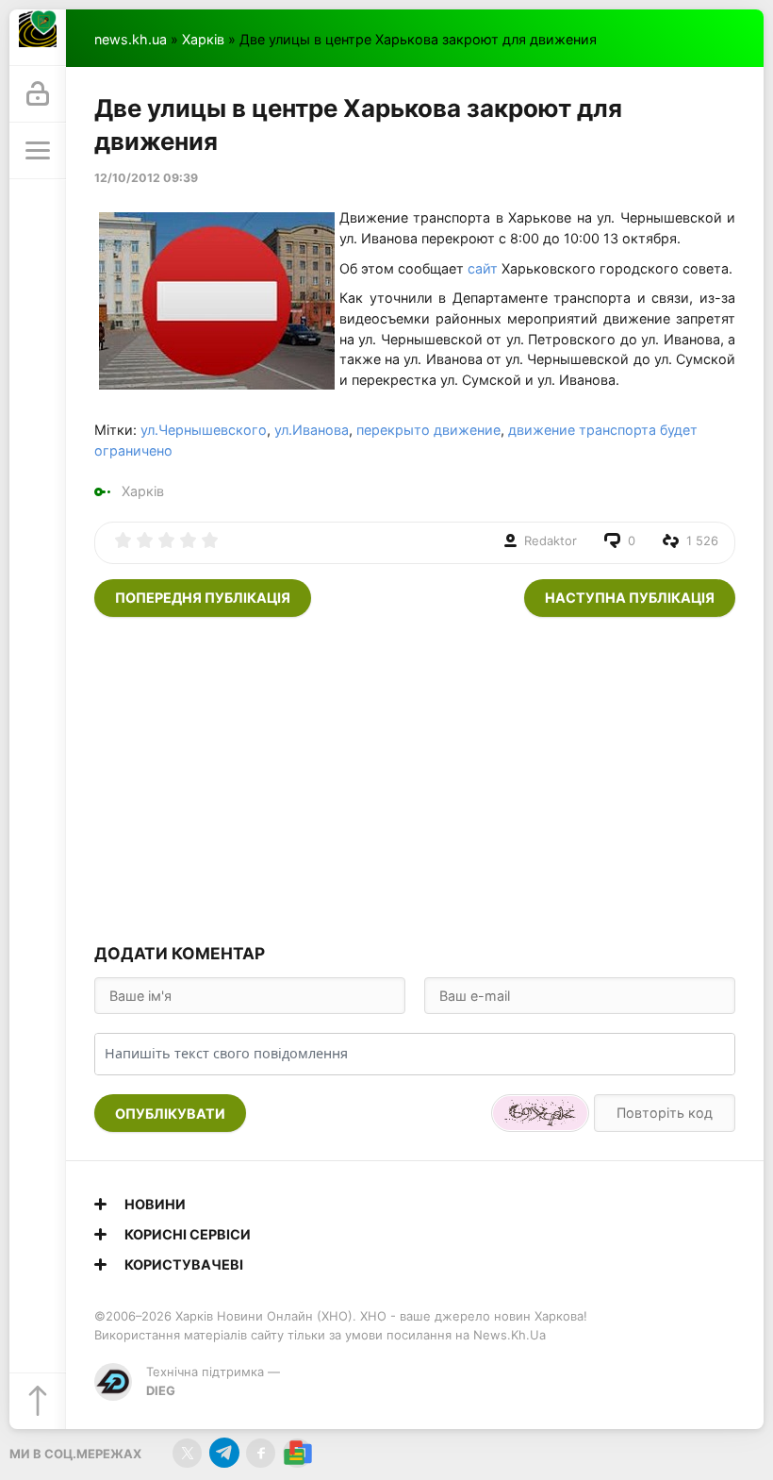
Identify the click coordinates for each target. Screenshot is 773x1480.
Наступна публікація (630, 598)
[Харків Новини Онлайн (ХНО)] (37, 37)
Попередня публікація (202, 598)
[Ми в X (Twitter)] (187, 1453)
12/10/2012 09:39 (146, 178)
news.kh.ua (130, 39)
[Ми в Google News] (297, 1453)
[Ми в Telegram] (223, 1453)
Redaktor (550, 540)
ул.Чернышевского (203, 430)
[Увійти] (37, 94)
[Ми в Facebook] (260, 1453)
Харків (203, 39)
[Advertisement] (414, 777)
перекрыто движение (428, 430)
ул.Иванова (311, 430)
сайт (481, 268)
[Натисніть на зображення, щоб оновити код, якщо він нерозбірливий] (540, 1113)
